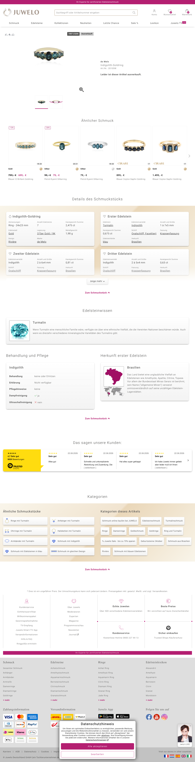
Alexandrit (151, 668)
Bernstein (150, 682)
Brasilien (137, 242)
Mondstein (151, 695)
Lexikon (154, 23)
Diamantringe (9, 691)
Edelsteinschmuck (151, 520)
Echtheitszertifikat (27, 611)
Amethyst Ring (105, 672)
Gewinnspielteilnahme (27, 621)
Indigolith (137, 225)
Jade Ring (103, 695)
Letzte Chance (111, 23)
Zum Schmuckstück (96, 293)
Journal (72, 634)
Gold (11, 233)
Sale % (134, 23)
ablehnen (105, 735)
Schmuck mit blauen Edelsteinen (130, 551)
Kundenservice (26, 607)
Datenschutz (30, 751)
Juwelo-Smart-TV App (27, 630)
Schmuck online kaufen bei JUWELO (119, 520)
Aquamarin (151, 677)
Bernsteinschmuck (60, 682)
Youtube (157, 717)
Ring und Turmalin (173, 531)
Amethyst (150, 672)
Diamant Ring (105, 686)
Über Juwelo (74, 607)
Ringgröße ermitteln (27, 643)
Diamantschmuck (59, 691)
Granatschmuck (58, 695)
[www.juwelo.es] (178, 756)
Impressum (59, 751)
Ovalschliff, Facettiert (144, 233)
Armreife (7, 682)
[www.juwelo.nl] (172, 756)
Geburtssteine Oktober (151, 541)
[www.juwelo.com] (183, 756)
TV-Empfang (27, 625)
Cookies (45, 751)
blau (105, 242)
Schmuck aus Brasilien (179, 541)
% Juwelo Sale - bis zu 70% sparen (118, 541)
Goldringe (154, 531)
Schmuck (14, 23)
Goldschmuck (137, 531)
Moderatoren (73, 611)
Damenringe (119, 531)
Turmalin (108, 225)
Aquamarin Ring (106, 677)
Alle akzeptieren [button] (97, 746)
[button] (154, 12)
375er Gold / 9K (46, 233)
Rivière (12, 242)
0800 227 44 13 (131, 637)
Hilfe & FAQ (26, 639)
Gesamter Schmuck (12, 668)
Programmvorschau (73, 625)
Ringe (105, 531)
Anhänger (7, 672)
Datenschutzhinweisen (96, 740)
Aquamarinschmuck (61, 677)
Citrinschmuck (58, 686)
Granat (149, 691)
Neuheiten (85, 23)
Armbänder (8, 677)
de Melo (41, 242)
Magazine (74, 621)
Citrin (148, 686)
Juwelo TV (178, 23)
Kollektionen (61, 23)
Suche (134, 13)
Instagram (164, 717)
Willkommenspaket (26, 616)
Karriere (7, 751)
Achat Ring (103, 668)
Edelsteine (37, 23)
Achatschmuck (58, 668)
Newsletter (73, 630)
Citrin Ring (103, 682)
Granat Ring (104, 691)
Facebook (149, 717)
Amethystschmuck (60, 672)
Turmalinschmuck (174, 520)
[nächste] (188, 155)
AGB (17, 751)
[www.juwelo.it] (189, 756)
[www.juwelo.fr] (166, 756)
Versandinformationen (27, 634)
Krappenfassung (169, 233)
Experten (73, 616)
